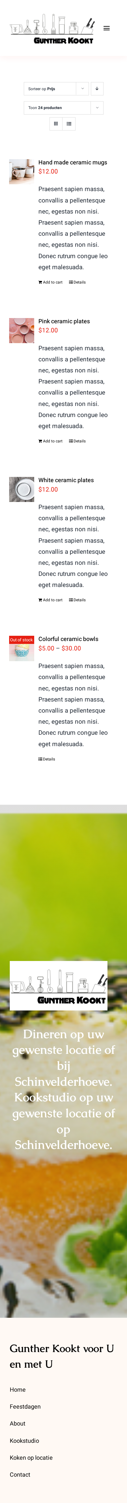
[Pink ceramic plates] (21, 330)
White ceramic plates (66, 480)
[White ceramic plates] (21, 489)
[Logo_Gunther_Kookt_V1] (52, 9)
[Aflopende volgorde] (97, 88)
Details (80, 282)
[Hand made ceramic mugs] (21, 171)
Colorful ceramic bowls (68, 639)
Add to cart (53, 282)
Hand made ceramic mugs (72, 162)
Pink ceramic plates (64, 321)
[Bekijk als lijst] (69, 124)
